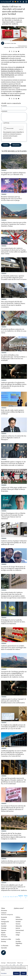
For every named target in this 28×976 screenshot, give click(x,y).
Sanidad (18, 921)
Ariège (18, 935)
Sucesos (18, 924)
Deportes (3, 930)
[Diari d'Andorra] (6, 1)
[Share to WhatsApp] (14, 51)
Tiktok (17, 965)
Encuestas (4, 910)
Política (18, 917)
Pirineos (3, 935)
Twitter (7, 965)
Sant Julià (4, 948)
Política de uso (20, 962)
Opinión (3, 924)
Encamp (3, 941)
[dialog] (14, 971)
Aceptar (23, 973)
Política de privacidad (11, 962)
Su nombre (4, 105)
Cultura (3, 919)
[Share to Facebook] (9, 51)
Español (15, 1)
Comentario (4, 111)
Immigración (5, 921)
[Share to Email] (18, 51)
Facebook (21, 965)
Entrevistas (19, 919)
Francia (18, 932)
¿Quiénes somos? (19, 908)
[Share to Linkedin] (16, 51)
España (3, 932)
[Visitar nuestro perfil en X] (21, 2)
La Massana (4, 945)
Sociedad (3, 926)
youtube (14, 965)
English (18, 1)
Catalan (13, 1)
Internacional (20, 930)
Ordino (18, 945)
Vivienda (3, 928)
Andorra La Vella (6, 939)
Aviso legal (3, 962)
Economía (4, 917)
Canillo (18, 939)
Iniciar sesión (24, 1)
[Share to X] (12, 51)
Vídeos (3, 908)
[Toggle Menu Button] (26, 1)
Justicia (18, 928)
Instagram (10, 965)
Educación (19, 926)
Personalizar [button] (4, 973)
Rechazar (16, 973)
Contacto (3, 913)
